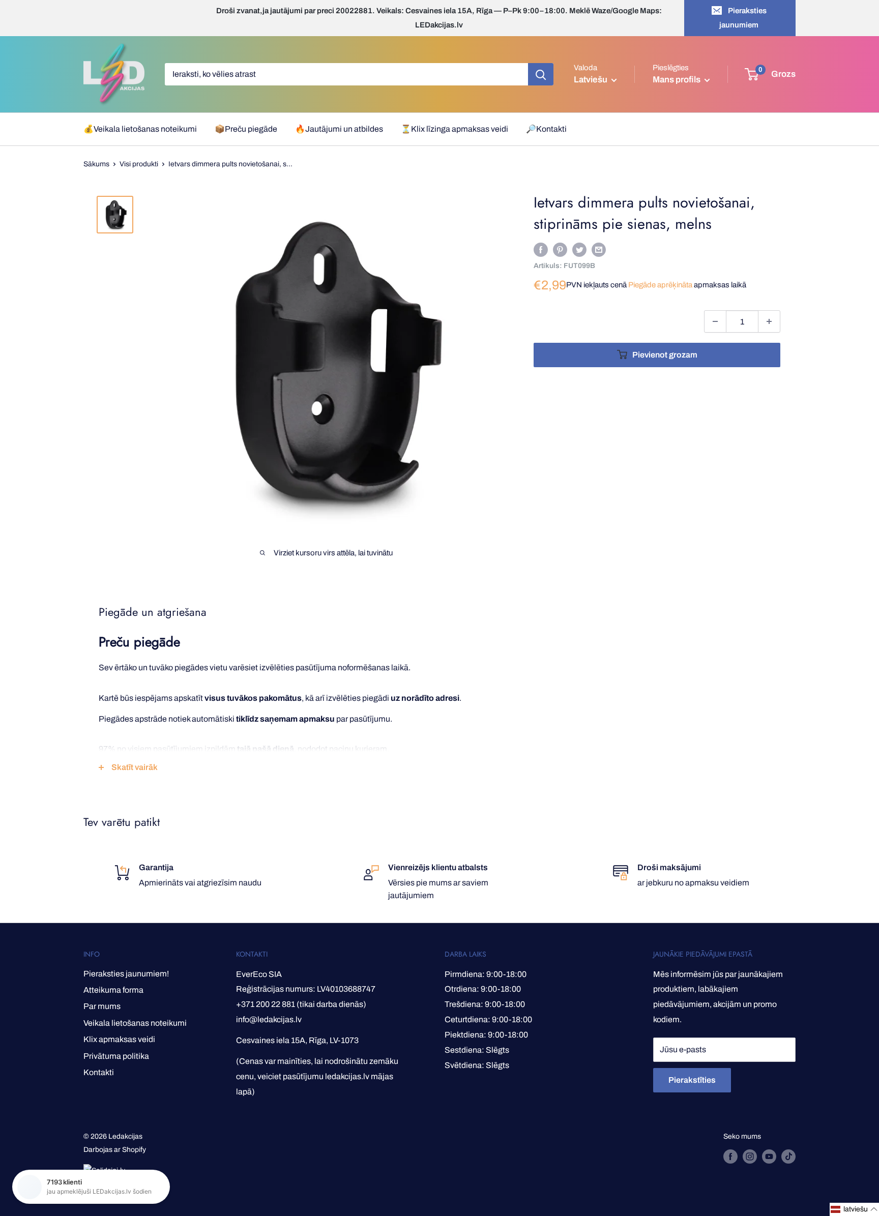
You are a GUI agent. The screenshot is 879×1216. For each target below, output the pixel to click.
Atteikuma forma (113, 990)
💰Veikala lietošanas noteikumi (140, 129)
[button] (854, 1209)
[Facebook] (541, 249)
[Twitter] (579, 249)
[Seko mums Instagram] (750, 1156)
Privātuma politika (116, 1056)
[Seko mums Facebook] (730, 1156)
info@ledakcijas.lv (269, 1019)
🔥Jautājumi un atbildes (339, 129)
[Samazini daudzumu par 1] (715, 321)
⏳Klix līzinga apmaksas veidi (454, 129)
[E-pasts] (599, 249)
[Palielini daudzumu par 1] (769, 321)
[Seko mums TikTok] (788, 1156)
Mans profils (677, 79)
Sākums (96, 164)
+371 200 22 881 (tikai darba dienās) (301, 1004)
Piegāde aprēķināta (660, 285)
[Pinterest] (560, 249)
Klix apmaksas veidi (119, 1039)
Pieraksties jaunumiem (743, 18)
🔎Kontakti (546, 129)
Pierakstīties (692, 1080)
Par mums (102, 1006)
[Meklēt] (540, 74)
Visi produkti (139, 164)
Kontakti (98, 1072)
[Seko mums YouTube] (769, 1156)
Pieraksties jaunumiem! (126, 973)
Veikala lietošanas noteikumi (135, 1023)
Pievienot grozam (664, 354)
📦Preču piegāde (246, 129)
